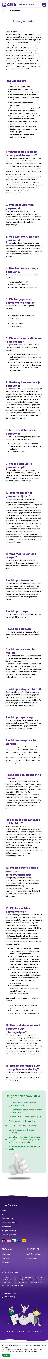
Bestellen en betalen (9, 1223)
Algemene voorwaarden (16, 1331)
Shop (4, 1214)
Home (4, 10)
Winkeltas (5, 1258)
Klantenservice (7, 1218)
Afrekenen (6, 1262)
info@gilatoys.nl (10, 1293)
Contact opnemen (9, 1235)
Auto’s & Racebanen (33, 1254)
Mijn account (6, 1254)
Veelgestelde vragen (10, 1231)
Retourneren (6, 1227)
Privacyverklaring (34, 1331)
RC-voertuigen (31, 1258)
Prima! (6, 1355)
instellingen (33, 1351)
